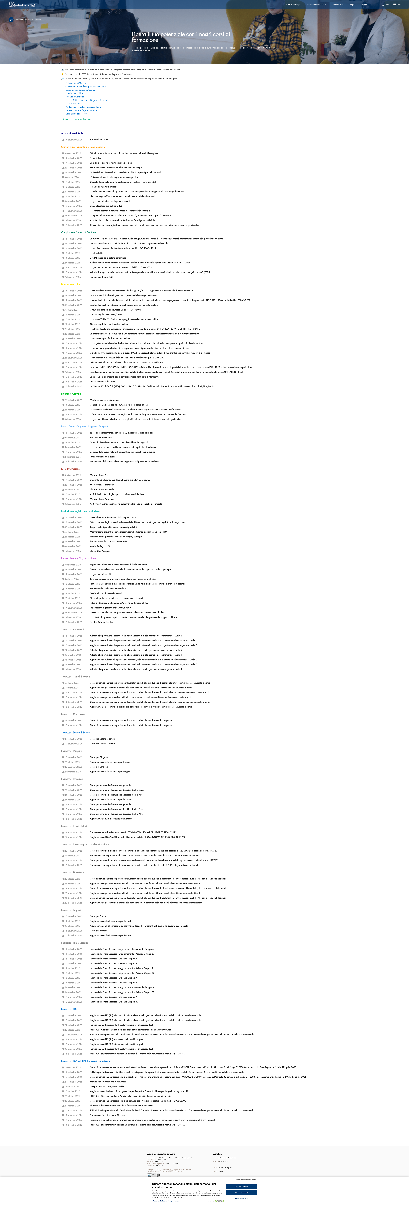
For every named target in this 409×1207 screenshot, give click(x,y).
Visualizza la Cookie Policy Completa (166, 1201)
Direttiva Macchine (74, 93)
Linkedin (221, 1167)
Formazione (29, 19)
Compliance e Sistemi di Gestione (81, 90)
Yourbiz (221, 1171)
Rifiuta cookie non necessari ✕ (246, 1180)
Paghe (352, 5)
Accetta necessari (241, 1193)
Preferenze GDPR (241, 1198)
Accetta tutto (241, 1187)
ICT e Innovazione (74, 103)
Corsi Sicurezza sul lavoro (78, 114)
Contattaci (217, 1154)
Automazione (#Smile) (76, 83)
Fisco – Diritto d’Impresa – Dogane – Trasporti (87, 100)
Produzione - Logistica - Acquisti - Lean (83, 107)
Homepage (19, 19)
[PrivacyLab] (219, 1201)
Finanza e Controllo (75, 97)
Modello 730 (338, 5)
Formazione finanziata (316, 5)
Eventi (364, 5)
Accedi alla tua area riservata (77, 119)
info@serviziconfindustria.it (226, 1158)
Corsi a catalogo (293, 5)
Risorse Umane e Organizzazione (81, 110)
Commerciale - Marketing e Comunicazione (86, 86)
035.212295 (223, 1162)
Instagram (228, 1167)
